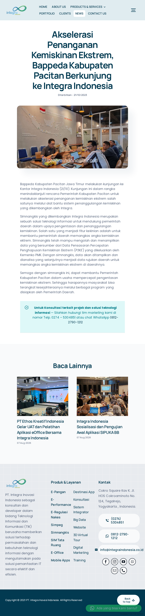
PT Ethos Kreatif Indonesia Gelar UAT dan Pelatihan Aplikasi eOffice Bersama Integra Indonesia (40, 430)
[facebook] (105, 561)
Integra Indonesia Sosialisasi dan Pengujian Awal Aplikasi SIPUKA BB (100, 427)
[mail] (114, 570)
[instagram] (114, 561)
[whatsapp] (132, 561)
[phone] (123, 570)
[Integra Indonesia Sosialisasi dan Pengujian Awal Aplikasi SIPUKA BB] (102, 396)
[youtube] (123, 561)
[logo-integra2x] (16, 6)
